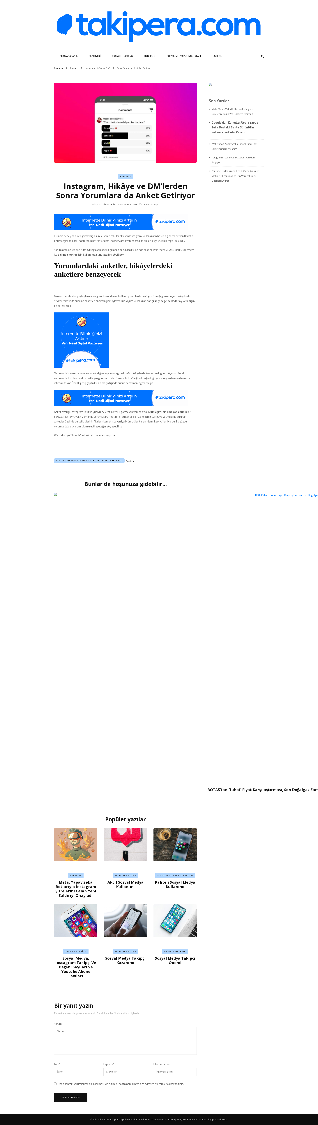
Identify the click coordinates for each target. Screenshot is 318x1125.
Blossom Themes (196, 1119)
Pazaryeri (95, 56)
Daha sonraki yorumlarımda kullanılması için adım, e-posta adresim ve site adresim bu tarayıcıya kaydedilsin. (121, 1084)
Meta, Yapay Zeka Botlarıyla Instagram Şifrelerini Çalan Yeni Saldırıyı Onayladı (75, 889)
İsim (57, 1064)
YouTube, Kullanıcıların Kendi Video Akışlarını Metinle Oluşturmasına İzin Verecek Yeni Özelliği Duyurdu (236, 176)
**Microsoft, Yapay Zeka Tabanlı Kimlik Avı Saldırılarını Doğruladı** (234, 146)
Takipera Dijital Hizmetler (123, 1119)
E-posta (108, 1064)
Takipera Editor (109, 204)
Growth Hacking (122, 56)
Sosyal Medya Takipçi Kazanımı (125, 960)
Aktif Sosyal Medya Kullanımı (125, 884)
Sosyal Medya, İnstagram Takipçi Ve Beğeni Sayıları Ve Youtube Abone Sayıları (75, 967)
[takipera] (121, 229)
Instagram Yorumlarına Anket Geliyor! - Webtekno (89, 460)
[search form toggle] (262, 56)
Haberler (150, 56)
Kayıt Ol (217, 56)
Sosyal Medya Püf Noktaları (184, 56)
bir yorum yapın (150, 204)
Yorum (58, 1023)
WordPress (221, 1119)
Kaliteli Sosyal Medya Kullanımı (175, 884)
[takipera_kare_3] (81, 366)
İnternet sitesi (161, 1064)
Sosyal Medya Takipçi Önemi (175, 960)
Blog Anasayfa (68, 56)
